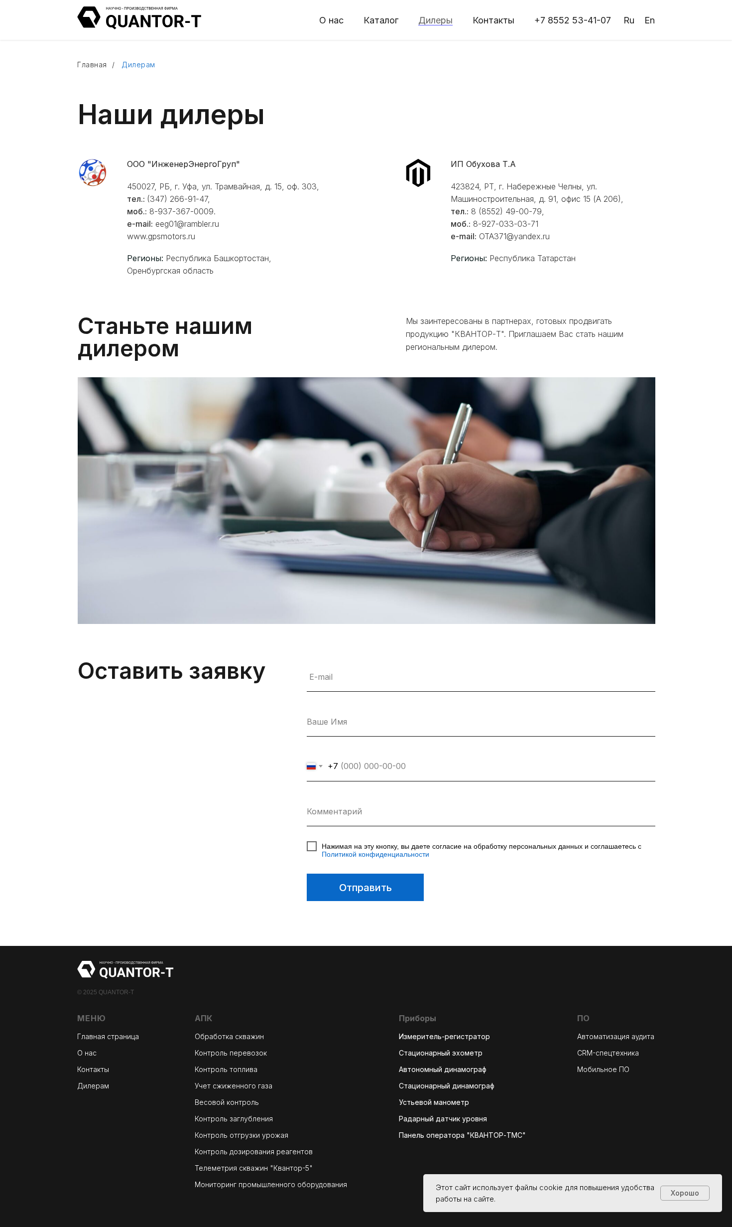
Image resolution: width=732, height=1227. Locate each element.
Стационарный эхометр (441, 1053)
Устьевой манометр (434, 1102)
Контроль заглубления (234, 1118)
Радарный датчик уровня (443, 1118)
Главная (92, 64)
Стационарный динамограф (446, 1085)
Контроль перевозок (231, 1053)
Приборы (417, 1018)
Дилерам (93, 1085)
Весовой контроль (227, 1102)
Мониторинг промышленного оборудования (271, 1184)
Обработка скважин (229, 1036)
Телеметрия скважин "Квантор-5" (254, 1168)
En (649, 20)
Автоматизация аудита (615, 1036)
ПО (583, 1018)
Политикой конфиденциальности (375, 854)
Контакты (493, 20)
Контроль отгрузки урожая (241, 1135)
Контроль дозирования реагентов (254, 1151)
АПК (203, 1018)
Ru (628, 20)
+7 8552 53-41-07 (572, 20)
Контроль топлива (226, 1069)
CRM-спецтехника (608, 1053)
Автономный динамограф (443, 1069)
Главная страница (108, 1036)
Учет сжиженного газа (233, 1085)
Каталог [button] (381, 20)
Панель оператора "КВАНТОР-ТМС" (462, 1135)
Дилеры (435, 20)
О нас (331, 20)
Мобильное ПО (603, 1069)
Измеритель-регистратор (444, 1036)
